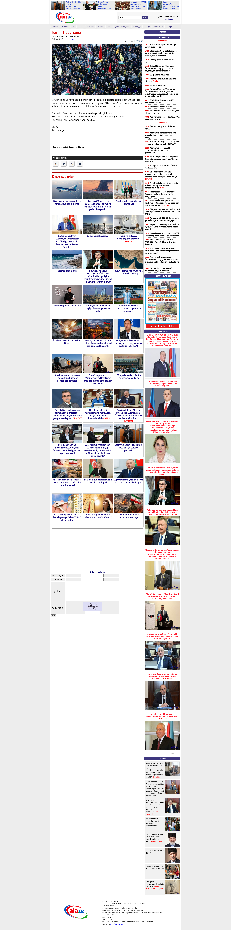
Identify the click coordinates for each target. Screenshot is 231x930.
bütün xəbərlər (175, 754)
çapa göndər (69, 39)
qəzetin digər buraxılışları (162, 326)
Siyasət (65, 27)
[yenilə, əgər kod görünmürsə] (92, 610)
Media (100, 27)
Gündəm (55, 27)
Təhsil (108, 27)
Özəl (81, 27)
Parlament (90, 27)
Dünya (147, 27)
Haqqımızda (159, 27)
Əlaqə (169, 27)
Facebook (163, 32)
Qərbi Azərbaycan (122, 27)
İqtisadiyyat (137, 27)
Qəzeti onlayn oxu (163, 276)
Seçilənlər (163, 331)
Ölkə (73, 27)
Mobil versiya (169, 19)
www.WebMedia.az (116, 924)
